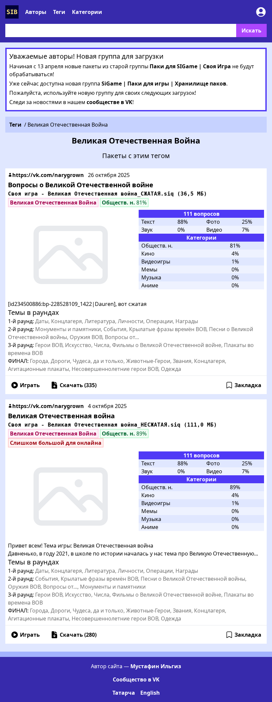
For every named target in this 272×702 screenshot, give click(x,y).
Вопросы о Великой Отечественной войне (80, 184)
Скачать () (78, 385)
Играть (30, 385)
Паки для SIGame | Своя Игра (190, 66)
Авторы (35, 12)
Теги (59, 12)
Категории (87, 12)
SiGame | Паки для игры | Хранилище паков (164, 83)
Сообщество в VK (136, 679)
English (150, 692)
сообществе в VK (109, 102)
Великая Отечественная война (61, 415)
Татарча (123, 692)
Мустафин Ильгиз (155, 666)
